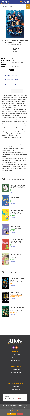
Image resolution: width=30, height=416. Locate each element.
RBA (13, 58)
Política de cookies (15, 369)
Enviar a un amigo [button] (11, 84)
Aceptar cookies (12, 413)
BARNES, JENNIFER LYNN (15, 44)
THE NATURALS (14, 292)
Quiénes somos (15, 386)
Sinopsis (6, 91)
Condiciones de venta (16, 372)
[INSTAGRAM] (13, 347)
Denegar (20, 413)
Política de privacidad (16, 375)
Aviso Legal (15, 378)
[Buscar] (28, 6)
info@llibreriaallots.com (15, 357)
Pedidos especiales (15, 389)
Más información (16, 410)
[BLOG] (16, 347)
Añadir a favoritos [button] (12, 75)
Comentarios (17, 91)
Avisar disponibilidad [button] (12, 79)
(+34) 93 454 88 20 (15, 354)
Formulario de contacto (15, 360)
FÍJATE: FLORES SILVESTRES (17, 185)
